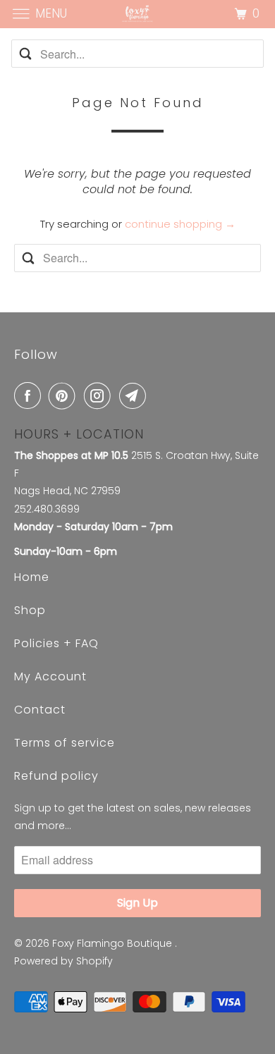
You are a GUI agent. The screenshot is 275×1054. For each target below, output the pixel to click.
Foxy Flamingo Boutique (113, 943)
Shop (30, 610)
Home (31, 577)
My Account (50, 676)
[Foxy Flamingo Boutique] (138, 13)
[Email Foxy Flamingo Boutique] (135, 395)
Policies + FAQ (56, 643)
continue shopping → (180, 223)
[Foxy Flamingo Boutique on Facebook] (30, 395)
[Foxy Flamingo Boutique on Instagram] (100, 395)
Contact (40, 709)
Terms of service (64, 743)
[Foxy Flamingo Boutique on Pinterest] (65, 395)
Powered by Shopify (63, 961)
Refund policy (56, 776)
